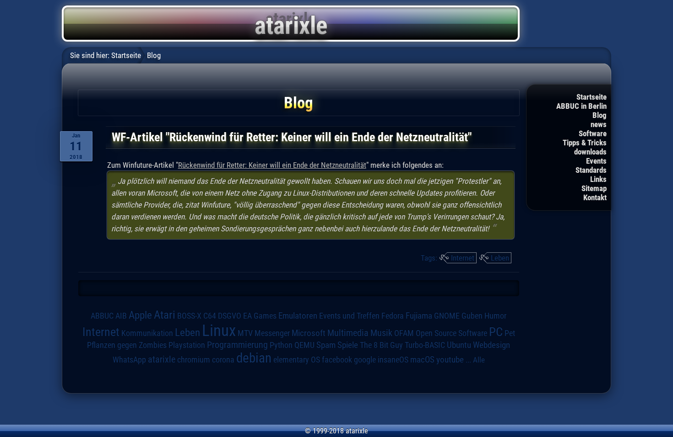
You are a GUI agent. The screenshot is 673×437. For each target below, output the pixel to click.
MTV (245, 333)
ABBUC (102, 315)
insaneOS (393, 359)
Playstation (186, 345)
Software (593, 133)
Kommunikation (147, 333)
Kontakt (595, 197)
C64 (209, 315)
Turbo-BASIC (425, 345)
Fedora (392, 315)
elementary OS (296, 359)
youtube (450, 359)
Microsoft (309, 333)
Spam (326, 345)
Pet (510, 333)
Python (281, 345)
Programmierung (237, 345)
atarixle (161, 359)
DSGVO (229, 315)
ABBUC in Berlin (581, 106)
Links (598, 179)
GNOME (447, 315)
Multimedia (348, 332)
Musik (381, 333)
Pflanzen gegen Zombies (127, 345)
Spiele (347, 345)
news (599, 124)
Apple (140, 315)
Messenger (272, 333)
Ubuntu (459, 345)
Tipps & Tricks (585, 142)
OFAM (404, 333)
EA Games (260, 315)
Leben (500, 257)
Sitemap (594, 188)
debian (253, 358)
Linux (219, 330)
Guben (472, 315)
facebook (337, 359)
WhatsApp (129, 359)
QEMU (304, 345)
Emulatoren (297, 316)
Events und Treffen (349, 315)
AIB (121, 315)
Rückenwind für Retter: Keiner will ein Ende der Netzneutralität (272, 165)
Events (596, 160)
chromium (193, 359)
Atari (164, 314)
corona (223, 359)
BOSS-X (189, 315)
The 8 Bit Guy (381, 345)
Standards (591, 170)
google (365, 359)
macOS (422, 359)
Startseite (591, 96)
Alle (479, 359)
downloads (590, 151)
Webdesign (491, 345)
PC (496, 332)
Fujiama (419, 316)
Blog (599, 115)
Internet (462, 257)
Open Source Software (451, 333)
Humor (495, 315)
